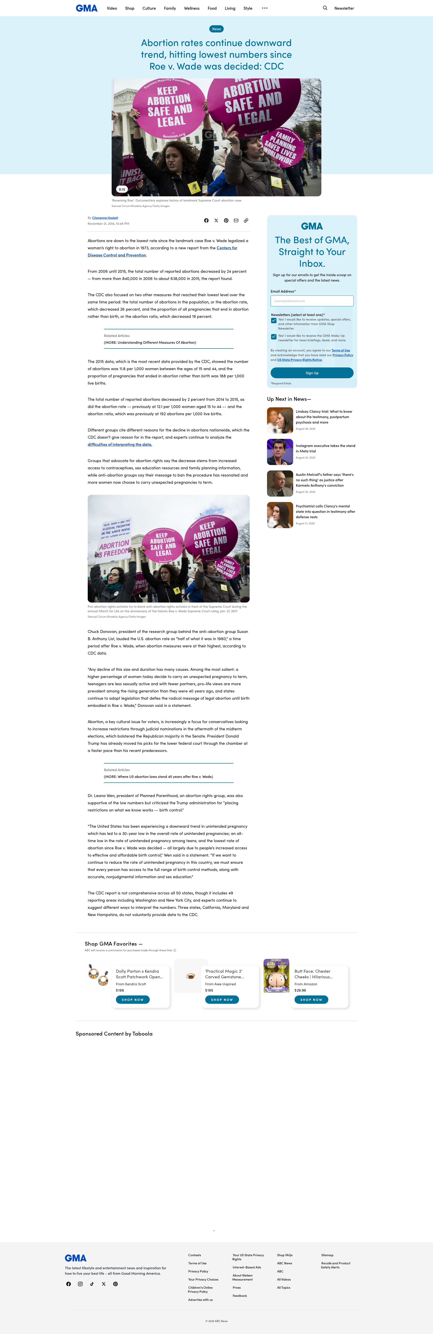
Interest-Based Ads (247, 1267)
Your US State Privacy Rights (248, 1257)
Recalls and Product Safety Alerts (335, 1265)
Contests (194, 1255)
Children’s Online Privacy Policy (200, 1289)
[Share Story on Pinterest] (226, 220)
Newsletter (344, 8)
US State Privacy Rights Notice (299, 359)
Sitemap (327, 1255)
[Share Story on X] (216, 220)
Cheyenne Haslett (105, 217)
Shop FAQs (285, 1255)
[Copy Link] (246, 220)
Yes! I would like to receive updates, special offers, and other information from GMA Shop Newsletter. (314, 323)
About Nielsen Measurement (242, 1277)
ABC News (284, 1263)
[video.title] (216, 137)
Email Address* (283, 291)
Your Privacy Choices (203, 1279)
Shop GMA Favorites (111, 943)
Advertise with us (200, 1299)
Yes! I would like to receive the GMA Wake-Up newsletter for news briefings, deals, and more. (312, 337)
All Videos (284, 1279)
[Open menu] (264, 8)
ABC (280, 1271)
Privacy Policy (343, 355)
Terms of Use (341, 350)
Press (237, 1287)
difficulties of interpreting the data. (120, 444)
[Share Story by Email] (236, 220)
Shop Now (133, 999)
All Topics (283, 1287)
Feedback (240, 1295)
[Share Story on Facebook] (206, 220)
